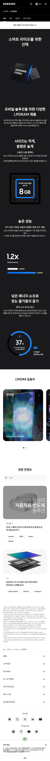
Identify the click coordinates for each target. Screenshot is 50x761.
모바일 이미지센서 (13, 591)
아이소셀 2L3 (37, 591)
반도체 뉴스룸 (13, 731)
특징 (10, 18)
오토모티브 (11, 536)
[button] (23, 447)
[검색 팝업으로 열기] (31, 4)
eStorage (10, 541)
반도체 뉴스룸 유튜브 (28, 731)
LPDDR (5, 11)
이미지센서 (26, 591)
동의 (25, 758)
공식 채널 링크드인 (32, 719)
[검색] (6, 478)
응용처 (17, 18)
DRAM (21, 536)
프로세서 (30, 536)
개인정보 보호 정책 (12, 751)
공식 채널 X (17, 719)
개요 (4, 18)
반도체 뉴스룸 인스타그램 (36, 731)
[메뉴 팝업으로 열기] (45, 4)
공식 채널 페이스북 (25, 719)
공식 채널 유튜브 (40, 719)
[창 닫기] (46, 745)
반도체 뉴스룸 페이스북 (21, 731)
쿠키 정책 (20, 751)
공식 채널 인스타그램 (9, 719)
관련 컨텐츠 (27, 18)
